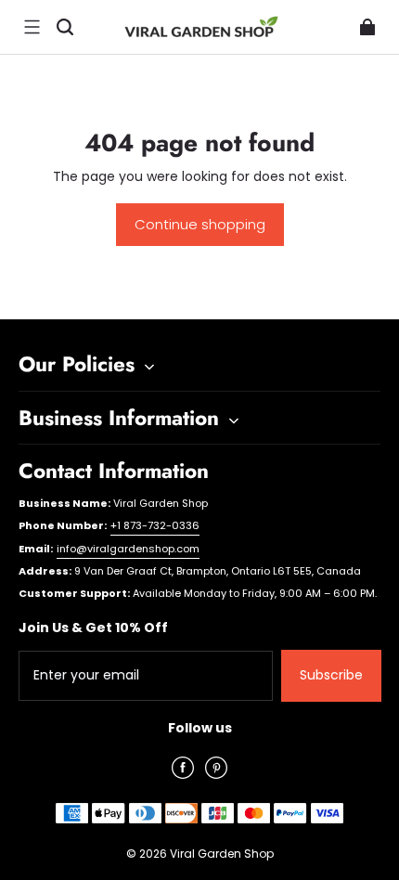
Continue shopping (200, 224)
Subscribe (331, 675)
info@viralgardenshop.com (128, 548)
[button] (32, 27)
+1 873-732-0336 (155, 525)
